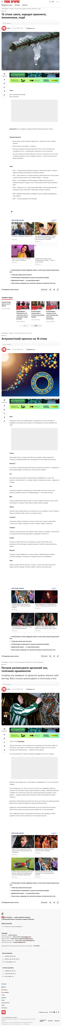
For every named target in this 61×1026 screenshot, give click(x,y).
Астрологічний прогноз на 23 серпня (6, 303)
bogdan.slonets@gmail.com (26, 938)
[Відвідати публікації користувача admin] (4, 28)
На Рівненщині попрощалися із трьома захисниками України (30, 277)
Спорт (18, 308)
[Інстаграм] (56, 1012)
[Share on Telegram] (4, 91)
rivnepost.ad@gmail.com (19, 942)
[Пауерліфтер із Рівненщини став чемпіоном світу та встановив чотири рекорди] (23, 305)
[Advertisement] (34, 111)
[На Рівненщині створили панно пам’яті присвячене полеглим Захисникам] (52, 305)
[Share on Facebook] (4, 80)
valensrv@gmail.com (26, 936)
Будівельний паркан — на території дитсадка (25, 280)
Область (25, 306)
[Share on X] (4, 83)
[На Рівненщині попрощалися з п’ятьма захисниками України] (38, 305)
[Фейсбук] (50, 1012)
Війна (33, 306)
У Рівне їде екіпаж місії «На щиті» (21, 274)
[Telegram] (58, 1012)
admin (8, 28)
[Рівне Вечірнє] (14, 1)
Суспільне (21, 741)
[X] (52, 1012)
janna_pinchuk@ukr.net (28, 940)
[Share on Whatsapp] (4, 87)
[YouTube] (54, 1012)
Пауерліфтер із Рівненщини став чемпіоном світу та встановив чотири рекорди (22, 315)
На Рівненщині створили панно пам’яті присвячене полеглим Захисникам (52, 315)
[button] (3, 1)
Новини (5, 11)
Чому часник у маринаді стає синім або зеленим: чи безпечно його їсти (33, 283)
